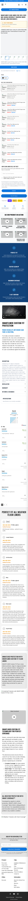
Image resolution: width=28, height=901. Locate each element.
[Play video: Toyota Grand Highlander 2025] (21, 221)
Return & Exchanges (18, 868)
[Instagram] (17, 894)
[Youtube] (14, 894)
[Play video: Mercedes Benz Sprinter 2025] (21, 234)
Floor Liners (4, 863)
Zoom (24, 53)
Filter (4, 426)
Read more (14, 67)
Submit (14, 190)
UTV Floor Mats (5, 868)
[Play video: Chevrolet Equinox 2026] (7, 221)
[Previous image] (3, 42)
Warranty (16, 870)
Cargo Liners (4, 864)
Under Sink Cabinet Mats (7, 870)
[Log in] (19, 4)
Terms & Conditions (14, 185)
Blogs (15, 885)
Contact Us (16, 873)
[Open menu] (2, 4)
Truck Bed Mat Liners (6, 866)
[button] (25, 4)
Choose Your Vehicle (6, 26)
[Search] (22, 4)
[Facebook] (10, 894)
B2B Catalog (17, 887)
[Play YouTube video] (14, 717)
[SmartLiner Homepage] (10, 5)
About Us (16, 883)
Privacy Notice (20, 852)
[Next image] (25, 42)
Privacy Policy (4, 187)
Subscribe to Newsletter (14, 849)
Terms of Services (10, 897)
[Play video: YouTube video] (7, 234)
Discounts (4, 880)
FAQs (15, 866)
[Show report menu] (25, 437)
